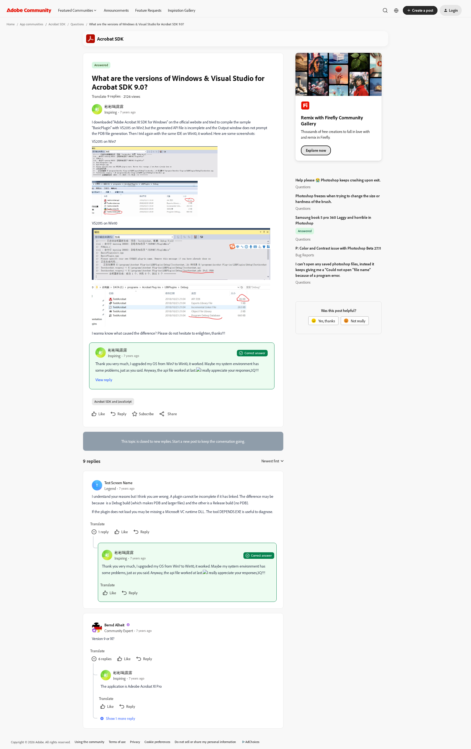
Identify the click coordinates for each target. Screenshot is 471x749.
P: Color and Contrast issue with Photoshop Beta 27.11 (338, 248)
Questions (77, 24)
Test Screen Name (118, 482)
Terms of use (117, 742)
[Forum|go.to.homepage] (29, 10)
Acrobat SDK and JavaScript (113, 401)
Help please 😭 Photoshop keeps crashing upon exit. (338, 180)
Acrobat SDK (57, 24)
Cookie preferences (157, 742)
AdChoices (252, 742)
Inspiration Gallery (181, 10)
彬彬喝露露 (113, 106)
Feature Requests (148, 10)
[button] (420, 10)
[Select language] (396, 10)
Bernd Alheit (114, 625)
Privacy (135, 742)
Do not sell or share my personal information (205, 742)
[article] (183, 508)
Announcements (116, 10)
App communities (31, 24)
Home (11, 24)
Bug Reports (304, 255)
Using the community (89, 742)
